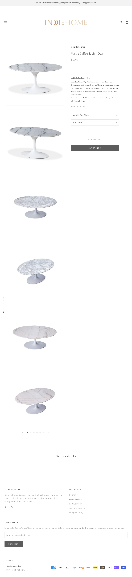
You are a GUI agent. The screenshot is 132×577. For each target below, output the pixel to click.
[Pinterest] (84, 106)
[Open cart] (127, 22)
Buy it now (95, 148)
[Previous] (22, 432)
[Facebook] (77, 106)
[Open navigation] (5, 22)
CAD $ (8, 560)
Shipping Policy (76, 512)
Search (72, 495)
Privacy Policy (75, 499)
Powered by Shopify (15, 569)
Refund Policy (75, 503)
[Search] (121, 22)
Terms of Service (77, 508)
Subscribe (14, 544)
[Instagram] (12, 507)
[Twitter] (81, 106)
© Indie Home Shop (13, 566)
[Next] (48, 432)
